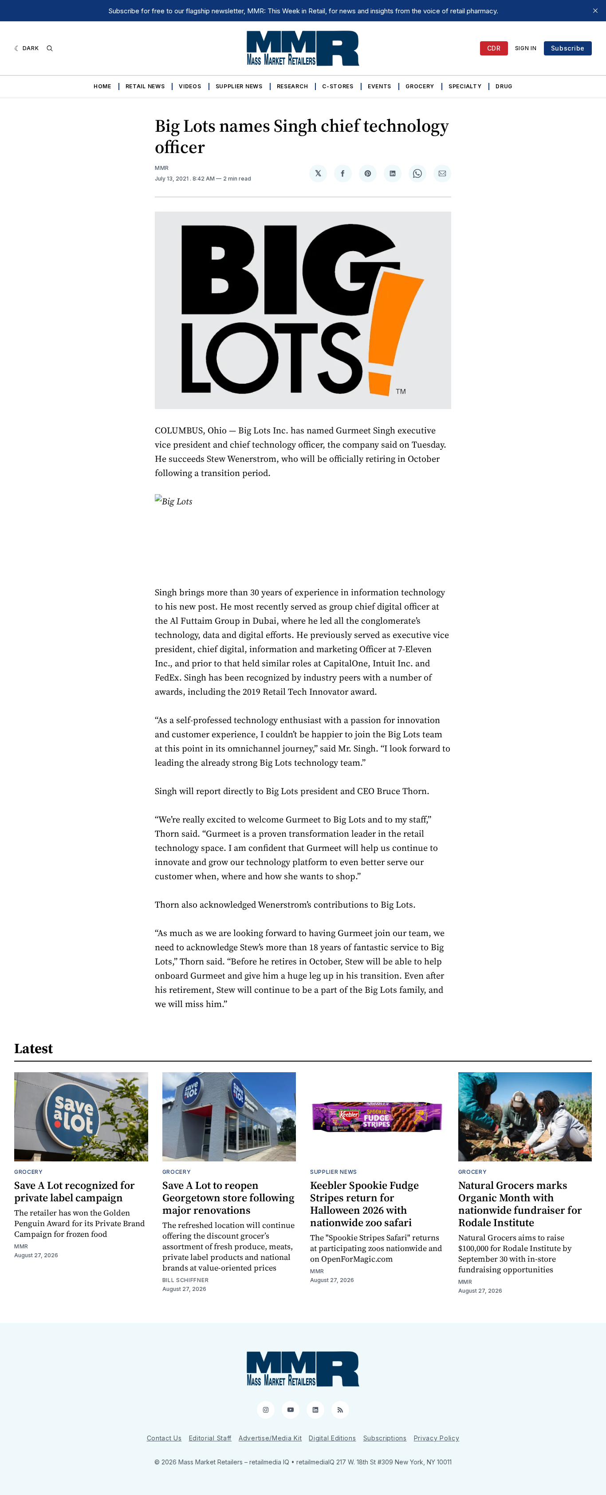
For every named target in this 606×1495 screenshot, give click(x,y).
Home (102, 86)
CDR (494, 48)
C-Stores (338, 86)
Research (292, 86)
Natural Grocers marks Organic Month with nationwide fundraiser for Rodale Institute (520, 1204)
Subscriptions (385, 1438)
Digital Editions (332, 1438)
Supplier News (239, 86)
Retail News (145, 86)
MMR (162, 168)
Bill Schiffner (185, 1280)
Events (379, 86)
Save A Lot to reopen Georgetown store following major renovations (228, 1197)
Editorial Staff (210, 1438)
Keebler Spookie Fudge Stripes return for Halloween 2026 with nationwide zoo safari (364, 1204)
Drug (504, 86)
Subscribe (568, 48)
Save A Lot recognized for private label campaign (74, 1191)
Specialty (465, 86)
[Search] (49, 48)
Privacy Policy (437, 1438)
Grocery (419, 86)
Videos (190, 86)
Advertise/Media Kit (270, 1438)
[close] (595, 11)
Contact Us (164, 1438)
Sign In (526, 48)
